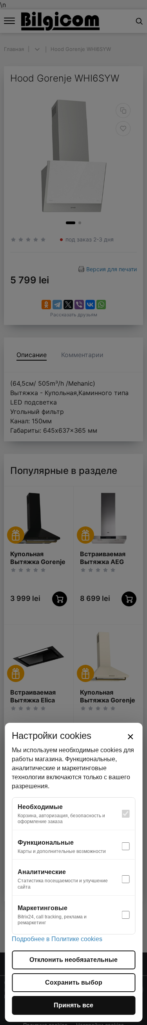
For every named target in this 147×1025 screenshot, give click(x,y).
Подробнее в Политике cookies (57, 939)
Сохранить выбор (73, 982)
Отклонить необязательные (73, 959)
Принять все (73, 1005)
